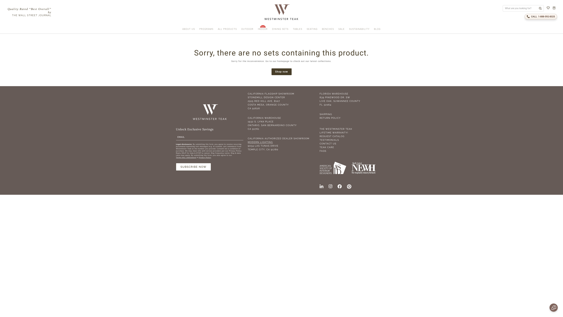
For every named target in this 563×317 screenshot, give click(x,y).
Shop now (281, 71)
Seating (312, 29)
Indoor (263, 29)
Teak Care (327, 147)
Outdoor (247, 29)
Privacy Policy (205, 157)
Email (181, 137)
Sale (341, 29)
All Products (227, 29)
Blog (377, 29)
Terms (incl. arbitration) (186, 157)
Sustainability (359, 29)
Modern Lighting (260, 142)
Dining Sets (280, 29)
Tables (297, 29)
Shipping (326, 114)
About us (188, 29)
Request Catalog (332, 136)
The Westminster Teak (336, 129)
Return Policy (330, 118)
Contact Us (328, 143)
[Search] (540, 8)
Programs (206, 29)
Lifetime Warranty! (334, 132)
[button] (553, 307)
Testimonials (329, 140)
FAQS (323, 151)
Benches (328, 29)
